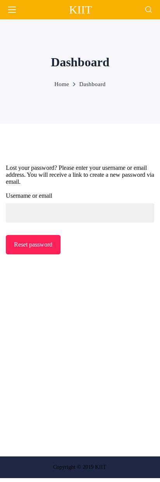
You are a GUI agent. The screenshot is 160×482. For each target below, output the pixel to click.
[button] (148, 9)
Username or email (29, 195)
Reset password (33, 244)
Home (61, 84)
